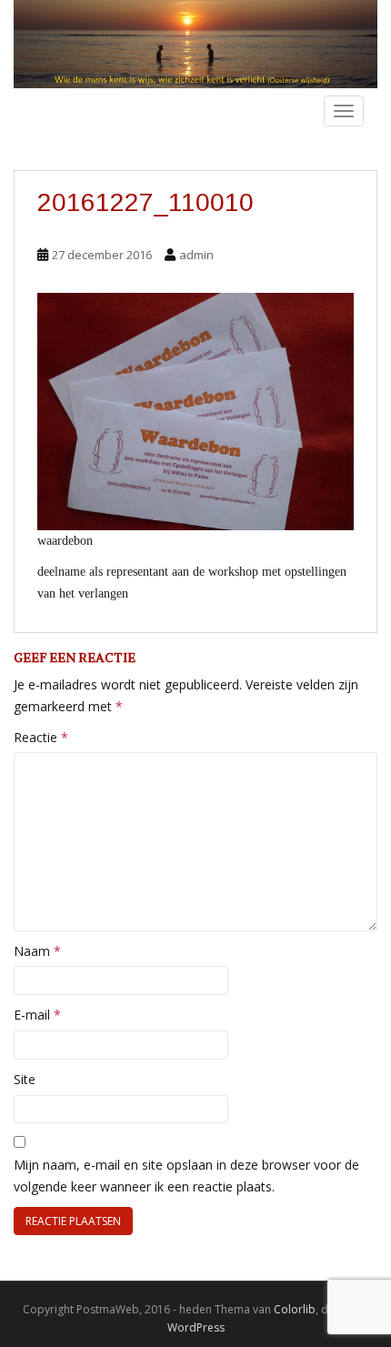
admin (196, 254)
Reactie (41, 737)
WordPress (196, 1327)
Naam (37, 951)
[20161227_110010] (195, 410)
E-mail (37, 1014)
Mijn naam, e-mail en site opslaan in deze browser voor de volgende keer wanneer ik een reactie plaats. (186, 1175)
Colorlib (295, 1309)
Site (24, 1079)
